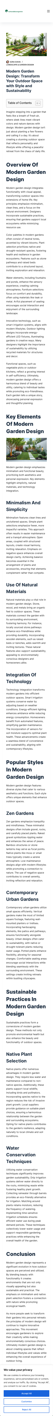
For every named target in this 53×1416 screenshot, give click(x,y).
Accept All (26, 1393)
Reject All (26, 1409)
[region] (26, 1390)
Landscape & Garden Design (20, 65)
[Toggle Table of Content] (36, 103)
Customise (26, 1401)
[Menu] (48, 11)
